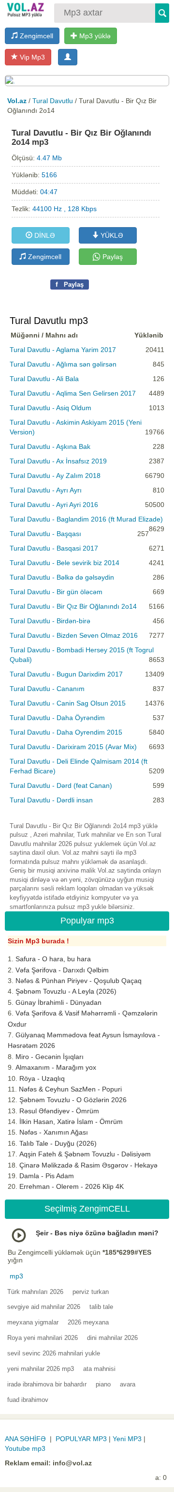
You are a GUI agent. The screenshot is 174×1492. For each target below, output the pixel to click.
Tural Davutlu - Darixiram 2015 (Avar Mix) (73, 747)
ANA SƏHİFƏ (25, 1439)
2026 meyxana (88, 1322)
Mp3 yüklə (94, 36)
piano (103, 1384)
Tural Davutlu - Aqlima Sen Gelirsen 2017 (73, 393)
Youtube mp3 (25, 1448)
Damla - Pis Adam (46, 1176)
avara (127, 1384)
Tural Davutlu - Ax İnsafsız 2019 (58, 461)
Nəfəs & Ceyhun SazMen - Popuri (70, 1089)
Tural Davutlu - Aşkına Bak (50, 446)
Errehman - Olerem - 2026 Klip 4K (71, 1186)
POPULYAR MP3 (81, 1439)
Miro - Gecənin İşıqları (49, 1057)
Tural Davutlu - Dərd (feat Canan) (61, 785)
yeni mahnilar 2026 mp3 (40, 1368)
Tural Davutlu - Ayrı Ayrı (46, 490)
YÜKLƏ (111, 235)
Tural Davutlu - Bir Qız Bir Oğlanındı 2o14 (73, 606)
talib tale (101, 1306)
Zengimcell (35, 36)
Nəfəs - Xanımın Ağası (53, 1132)
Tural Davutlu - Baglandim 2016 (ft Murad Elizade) (86, 519)
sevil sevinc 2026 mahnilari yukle (53, 1353)
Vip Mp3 (31, 57)
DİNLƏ (43, 235)
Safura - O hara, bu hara (53, 959)
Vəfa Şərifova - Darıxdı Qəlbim (62, 970)
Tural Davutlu (52, 101)
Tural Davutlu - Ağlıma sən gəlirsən (63, 364)
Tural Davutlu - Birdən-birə (50, 621)
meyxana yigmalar (32, 1322)
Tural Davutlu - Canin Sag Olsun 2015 (68, 703)
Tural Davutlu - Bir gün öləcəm (56, 592)
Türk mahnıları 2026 (35, 1291)
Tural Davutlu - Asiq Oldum (50, 408)
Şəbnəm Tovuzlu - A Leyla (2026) (65, 991)
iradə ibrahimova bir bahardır (47, 1384)
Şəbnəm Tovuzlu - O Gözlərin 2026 (73, 1100)
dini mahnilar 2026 (112, 1337)
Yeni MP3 (127, 1439)
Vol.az (17, 101)
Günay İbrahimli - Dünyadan (58, 1002)
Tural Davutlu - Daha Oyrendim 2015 (66, 732)
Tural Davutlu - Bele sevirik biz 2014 (64, 563)
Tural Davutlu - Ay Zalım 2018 (55, 475)
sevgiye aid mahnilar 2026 (43, 1306)
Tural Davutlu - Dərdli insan (51, 800)
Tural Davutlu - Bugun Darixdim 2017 (66, 674)
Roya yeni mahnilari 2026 (42, 1337)
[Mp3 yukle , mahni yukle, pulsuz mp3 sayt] (25, 9)
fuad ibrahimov (27, 1399)
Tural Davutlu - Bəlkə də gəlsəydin (62, 577)
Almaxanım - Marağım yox (55, 1067)
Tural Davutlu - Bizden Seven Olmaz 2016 (74, 635)
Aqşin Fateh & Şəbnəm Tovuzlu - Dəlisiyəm (85, 1154)
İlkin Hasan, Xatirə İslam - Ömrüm (71, 1121)
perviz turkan (90, 1291)
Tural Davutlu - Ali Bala (44, 379)
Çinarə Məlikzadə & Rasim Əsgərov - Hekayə (88, 1165)
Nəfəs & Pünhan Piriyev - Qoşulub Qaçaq (78, 980)
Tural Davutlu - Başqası (45, 534)
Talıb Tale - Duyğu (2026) (58, 1143)
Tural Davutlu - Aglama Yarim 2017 (63, 350)
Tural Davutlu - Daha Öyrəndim (57, 718)
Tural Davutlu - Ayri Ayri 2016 (54, 504)
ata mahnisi (99, 1368)
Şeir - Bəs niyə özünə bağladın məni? (97, 1233)
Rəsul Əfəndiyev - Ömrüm (59, 1111)
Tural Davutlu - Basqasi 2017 (54, 548)
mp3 (16, 1276)
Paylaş (112, 257)
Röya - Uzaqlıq (42, 1078)
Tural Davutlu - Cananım (47, 688)
